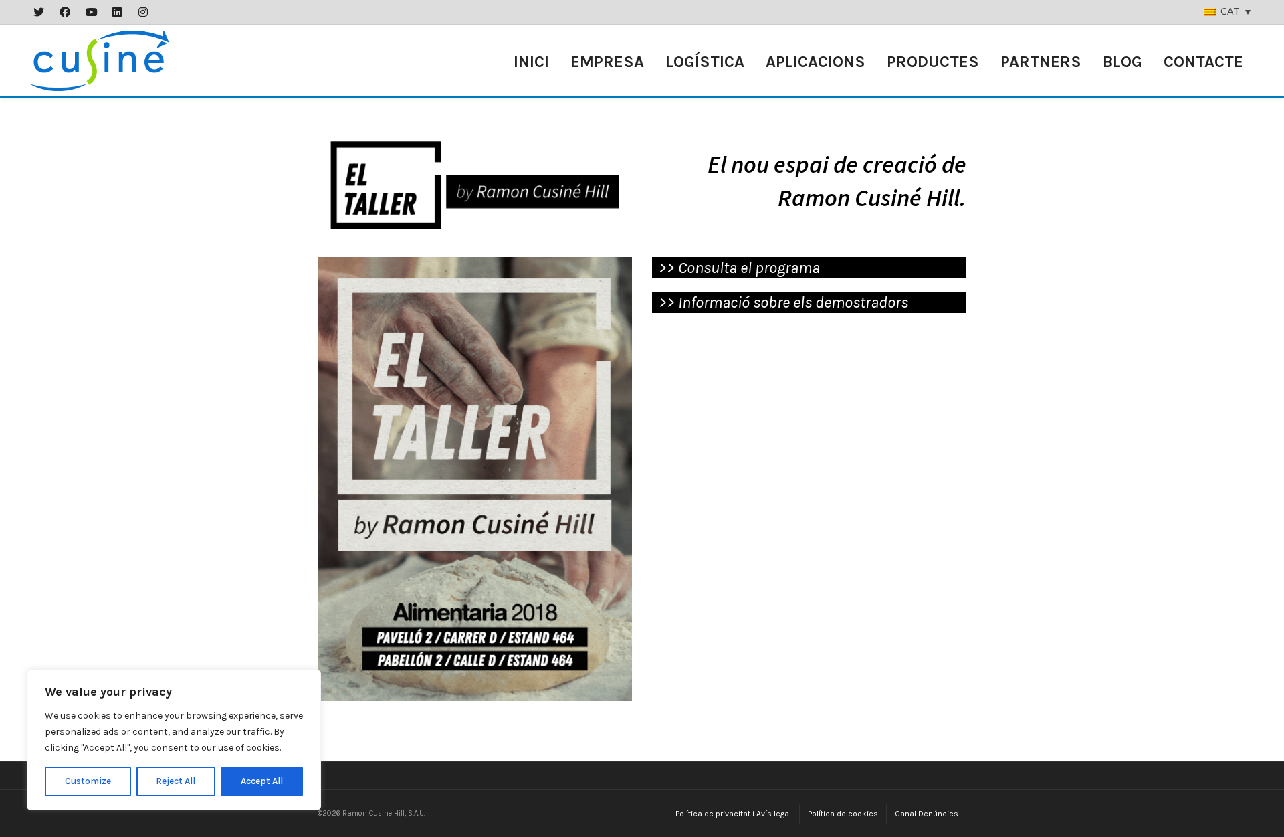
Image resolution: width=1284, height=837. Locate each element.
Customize (88, 781)
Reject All (175, 781)
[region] (174, 740)
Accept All (262, 781)
